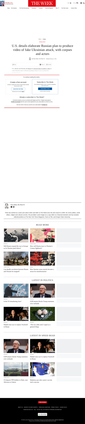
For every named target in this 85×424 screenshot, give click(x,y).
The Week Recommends (24, 8)
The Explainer (14, 8)
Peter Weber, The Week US (39, 58)
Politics (44, 39)
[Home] (8, 8)
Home (40, 39)
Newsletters (34, 8)
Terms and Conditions (44, 407)
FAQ (35, 409)
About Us (20, 407)
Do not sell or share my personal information (49, 409)
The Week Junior (64, 8)
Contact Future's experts (31, 407)
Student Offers (74, 8)
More (57, 8)
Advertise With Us (28, 409)
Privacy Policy (55, 407)
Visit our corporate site (59, 419)
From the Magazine (49, 8)
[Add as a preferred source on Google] (42, 414)
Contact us (44, 104)
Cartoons (40, 8)
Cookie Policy (63, 407)
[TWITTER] (12, 207)
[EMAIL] (14, 207)
